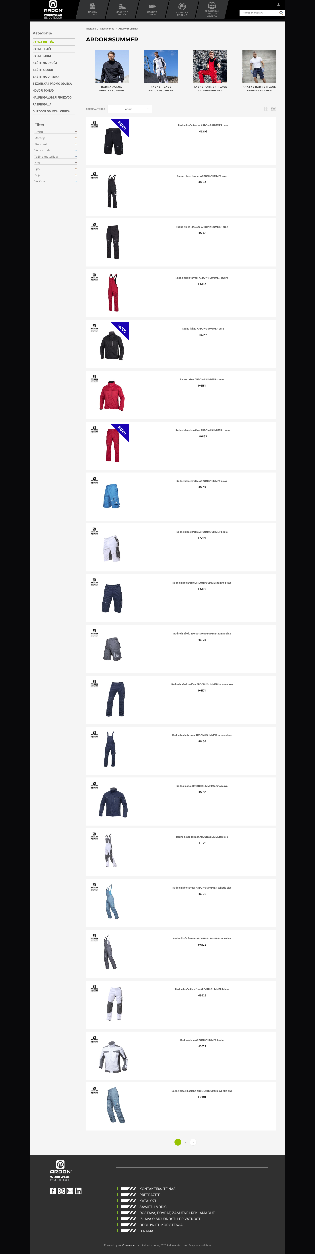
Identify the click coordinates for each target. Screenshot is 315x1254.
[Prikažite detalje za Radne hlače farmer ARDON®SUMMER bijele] (110, 851)
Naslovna (91, 28)
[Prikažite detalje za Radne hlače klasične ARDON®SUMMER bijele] (110, 1004)
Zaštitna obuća (45, 63)
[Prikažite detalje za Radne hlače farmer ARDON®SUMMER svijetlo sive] (110, 902)
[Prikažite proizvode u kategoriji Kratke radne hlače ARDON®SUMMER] (259, 67)
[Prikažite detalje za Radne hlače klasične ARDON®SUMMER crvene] (110, 445)
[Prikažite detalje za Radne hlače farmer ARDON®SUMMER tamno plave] (110, 750)
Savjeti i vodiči (153, 1206)
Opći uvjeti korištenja (161, 1224)
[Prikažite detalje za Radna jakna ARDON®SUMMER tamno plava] (110, 801)
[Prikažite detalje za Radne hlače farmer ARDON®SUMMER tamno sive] (110, 953)
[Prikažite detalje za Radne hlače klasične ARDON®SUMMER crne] (110, 242)
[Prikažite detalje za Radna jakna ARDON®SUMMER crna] (110, 343)
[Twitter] (78, 1191)
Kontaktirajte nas (157, 1188)
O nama (146, 1230)
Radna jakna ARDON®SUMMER (111, 88)
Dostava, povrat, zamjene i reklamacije (177, 1212)
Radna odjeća (43, 42)
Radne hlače (42, 49)
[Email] (69, 1191)
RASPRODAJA (42, 104)
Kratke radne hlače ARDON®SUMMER (259, 88)
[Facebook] (53, 1191)
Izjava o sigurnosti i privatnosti (170, 1218)
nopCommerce (126, 1245)
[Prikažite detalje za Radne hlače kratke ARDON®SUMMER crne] (110, 140)
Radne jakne (42, 56)
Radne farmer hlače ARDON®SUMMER (210, 88)
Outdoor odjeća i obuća (51, 111)
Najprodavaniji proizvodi (52, 97)
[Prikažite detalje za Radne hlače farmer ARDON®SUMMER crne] (110, 191)
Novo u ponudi (44, 90)
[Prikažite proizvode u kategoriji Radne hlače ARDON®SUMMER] (161, 67)
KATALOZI (147, 1200)
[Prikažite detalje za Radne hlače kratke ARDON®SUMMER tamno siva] (110, 648)
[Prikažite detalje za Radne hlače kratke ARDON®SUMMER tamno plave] (110, 597)
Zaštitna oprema (46, 77)
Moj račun (279, 5)
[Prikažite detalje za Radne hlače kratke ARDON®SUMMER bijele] (110, 546)
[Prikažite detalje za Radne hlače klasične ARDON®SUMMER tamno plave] (110, 699)
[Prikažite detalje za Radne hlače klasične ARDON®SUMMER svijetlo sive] (110, 1106)
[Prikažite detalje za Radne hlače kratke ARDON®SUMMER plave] (110, 496)
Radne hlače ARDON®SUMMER (160, 88)
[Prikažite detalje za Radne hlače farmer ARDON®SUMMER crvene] (110, 292)
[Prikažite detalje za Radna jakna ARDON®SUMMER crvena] (110, 394)
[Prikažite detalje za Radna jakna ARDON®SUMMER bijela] (110, 1055)
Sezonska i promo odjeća (52, 83)
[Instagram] (61, 1191)
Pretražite (149, 1194)
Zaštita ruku (43, 70)
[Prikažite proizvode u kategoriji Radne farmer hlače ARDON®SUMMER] (210, 67)
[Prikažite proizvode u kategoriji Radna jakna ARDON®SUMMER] (112, 67)
